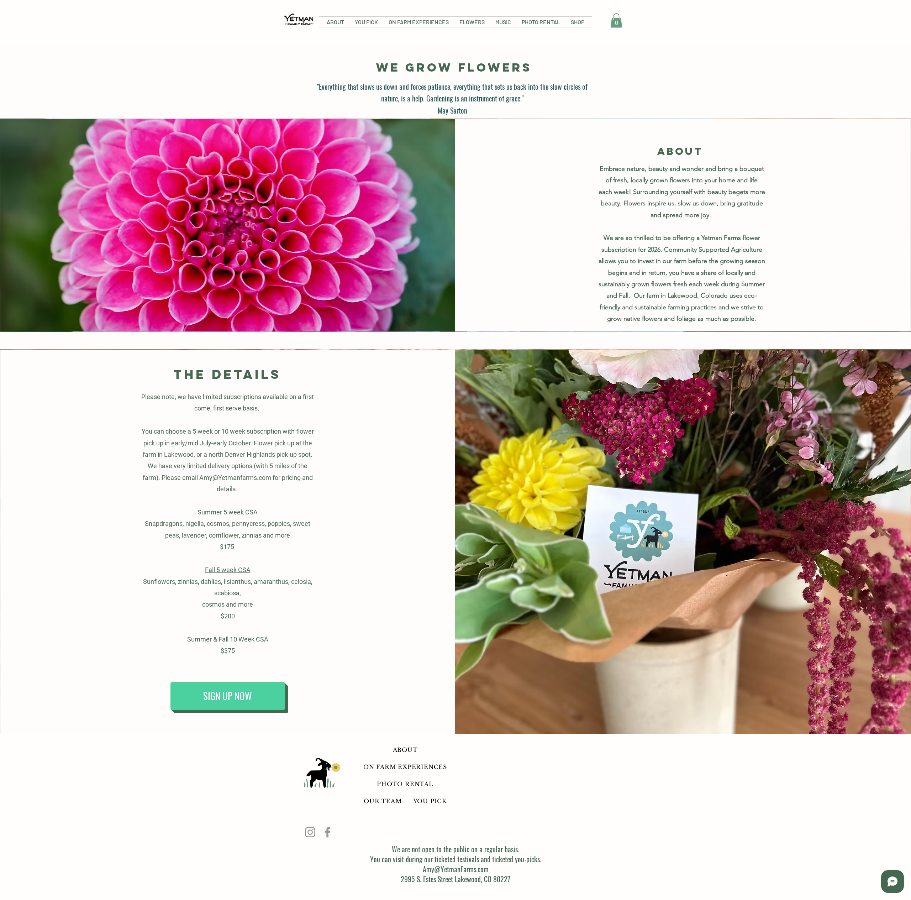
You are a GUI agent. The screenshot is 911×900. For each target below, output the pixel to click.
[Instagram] (310, 832)
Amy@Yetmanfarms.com (235, 477)
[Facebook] (328, 832)
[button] (616, 20)
